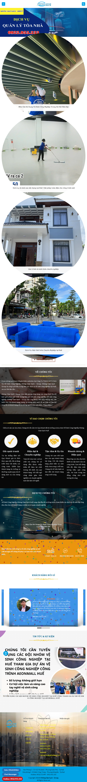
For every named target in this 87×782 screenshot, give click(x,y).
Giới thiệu (29, 731)
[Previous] (4, 22)
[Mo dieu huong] (83, 4)
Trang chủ (29, 728)
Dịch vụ (28, 735)
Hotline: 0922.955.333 (12, 779)
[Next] (82, 22)
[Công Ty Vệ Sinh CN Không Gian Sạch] (11, 724)
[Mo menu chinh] (3, 4)
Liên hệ (28, 743)
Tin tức (28, 739)
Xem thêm (47, 405)
